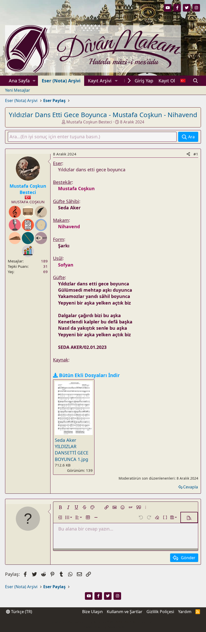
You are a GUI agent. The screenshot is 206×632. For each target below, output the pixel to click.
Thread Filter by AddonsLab (103, 626)
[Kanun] (15, 238)
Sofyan (65, 265)
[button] (34, 81)
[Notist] (28, 225)
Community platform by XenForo (103, 622)
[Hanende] (15, 225)
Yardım (184, 611)
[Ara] (195, 81)
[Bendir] (41, 225)
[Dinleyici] (28, 212)
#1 (195, 153)
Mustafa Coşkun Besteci (89, 122)
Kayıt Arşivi (100, 81)
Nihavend (69, 226)
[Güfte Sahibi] (41, 212)
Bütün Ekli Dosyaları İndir (89, 375)
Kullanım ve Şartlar (124, 611)
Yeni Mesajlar (17, 90)
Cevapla (190, 487)
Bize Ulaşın (92, 611)
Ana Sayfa (19, 81)
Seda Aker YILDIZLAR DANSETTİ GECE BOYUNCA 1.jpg (71, 449)
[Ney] (28, 238)
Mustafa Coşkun (76, 188)
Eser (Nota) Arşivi (61, 81)
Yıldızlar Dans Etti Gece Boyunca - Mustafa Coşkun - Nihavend (103, 114)
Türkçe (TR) (21, 611)
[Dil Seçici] (183, 81)
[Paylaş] (188, 154)
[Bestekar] (15, 212)
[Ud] (41, 238)
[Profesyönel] (28, 251)
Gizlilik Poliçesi (160, 611)
